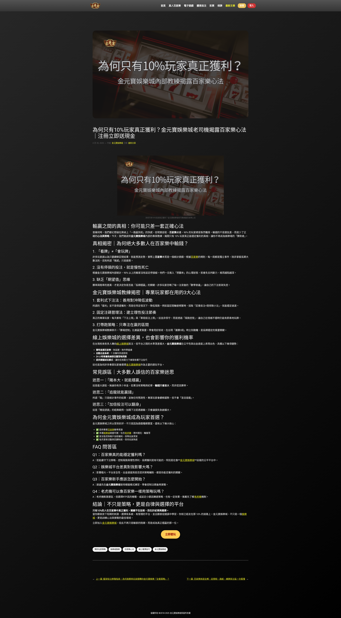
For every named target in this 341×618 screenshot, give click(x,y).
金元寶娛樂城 (117, 143)
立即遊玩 (170, 534)
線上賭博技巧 (144, 549)
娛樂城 (106, 433)
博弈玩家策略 (100, 549)
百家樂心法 (129, 549)
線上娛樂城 (123, 343)
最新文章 (132, 143)
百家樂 (194, 256)
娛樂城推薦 (115, 549)
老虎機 (128, 433)
